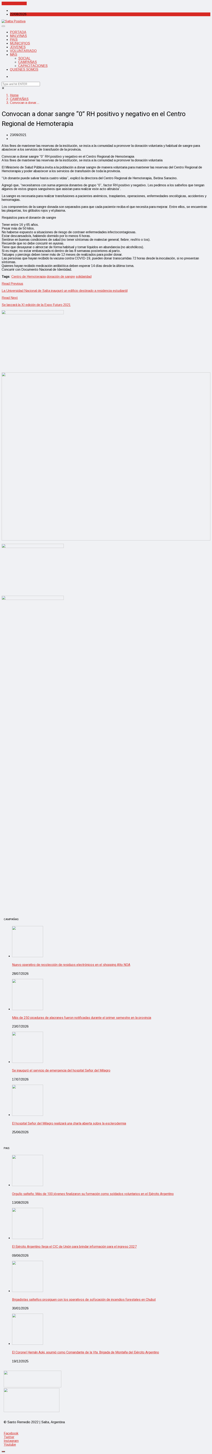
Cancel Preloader (14, 3)
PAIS (14, 39)
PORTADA (18, 32)
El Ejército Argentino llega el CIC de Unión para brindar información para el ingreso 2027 (74, 1246)
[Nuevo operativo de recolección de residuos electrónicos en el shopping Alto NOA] (27, 956)
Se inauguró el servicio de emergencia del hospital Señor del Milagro (61, 1070)
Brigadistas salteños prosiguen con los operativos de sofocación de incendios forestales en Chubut (84, 1299)
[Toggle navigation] (3, 26)
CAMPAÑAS (27, 62)
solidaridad (84, 276)
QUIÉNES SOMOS (24, 69)
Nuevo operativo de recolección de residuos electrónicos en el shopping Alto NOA (71, 964)
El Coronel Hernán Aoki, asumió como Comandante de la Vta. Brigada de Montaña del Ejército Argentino (85, 1352)
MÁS (13, 54)
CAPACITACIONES (33, 66)
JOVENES (18, 47)
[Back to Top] (3, 1451)
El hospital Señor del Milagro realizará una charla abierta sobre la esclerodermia (69, 1123)
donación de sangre (61, 276)
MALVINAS (18, 36)
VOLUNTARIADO (23, 51)
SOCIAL (24, 58)
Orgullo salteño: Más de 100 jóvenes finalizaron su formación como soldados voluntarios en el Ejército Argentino (93, 1193)
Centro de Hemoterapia (28, 276)
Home (14, 95)
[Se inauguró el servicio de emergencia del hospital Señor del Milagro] (27, 1061)
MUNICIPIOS (20, 43)
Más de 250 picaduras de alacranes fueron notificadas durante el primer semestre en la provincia (81, 1017)
